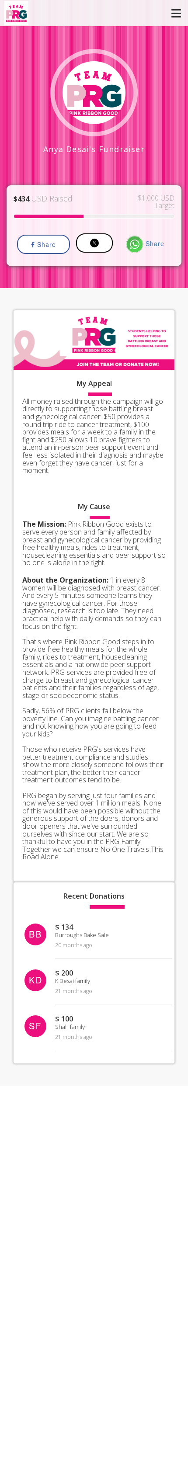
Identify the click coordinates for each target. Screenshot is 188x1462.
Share (45, 244)
